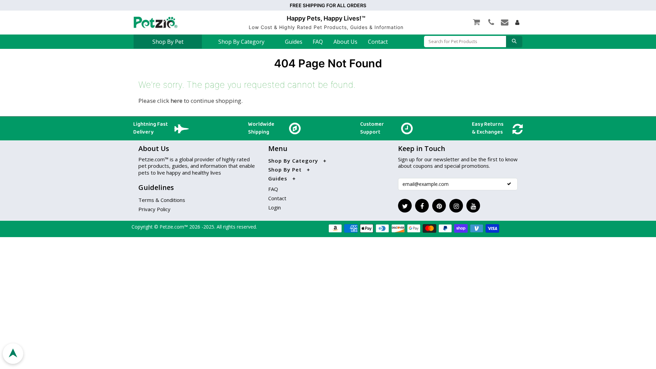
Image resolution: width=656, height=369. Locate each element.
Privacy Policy (154, 209)
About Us (345, 41)
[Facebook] (422, 206)
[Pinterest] (439, 206)
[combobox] (465, 41)
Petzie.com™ (174, 226)
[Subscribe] (509, 183)
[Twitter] (405, 206)
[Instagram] (456, 206)
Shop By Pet (167, 41)
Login (274, 207)
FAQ (318, 41)
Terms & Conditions (161, 199)
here (176, 101)
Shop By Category (241, 41)
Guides (293, 41)
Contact (378, 41)
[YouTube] (473, 206)
